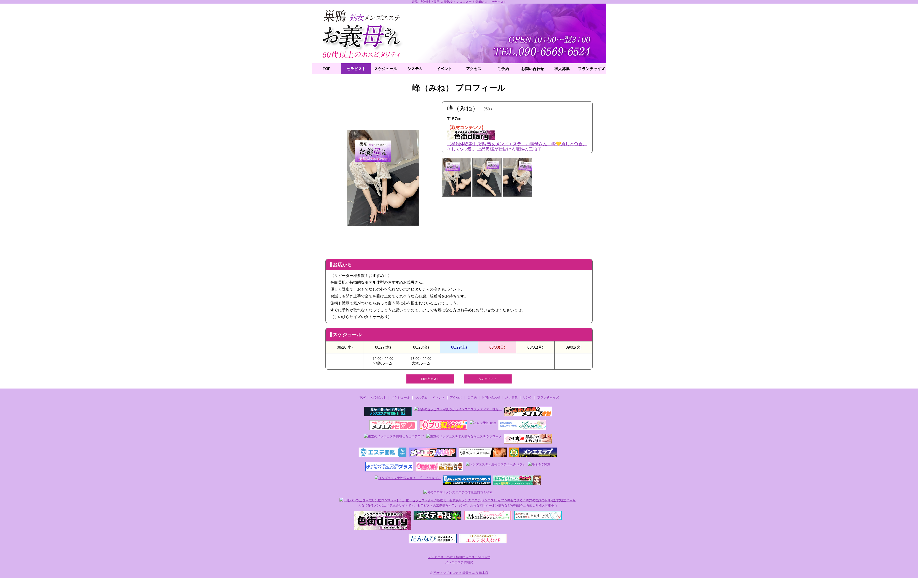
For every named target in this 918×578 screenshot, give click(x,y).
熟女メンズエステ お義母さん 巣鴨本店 (460, 573)
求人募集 (562, 69)
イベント (444, 69)
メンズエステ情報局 (459, 562)
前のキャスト (430, 379)
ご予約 (503, 69)
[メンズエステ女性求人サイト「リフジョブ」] (408, 478)
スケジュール (385, 69)
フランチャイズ (591, 69)
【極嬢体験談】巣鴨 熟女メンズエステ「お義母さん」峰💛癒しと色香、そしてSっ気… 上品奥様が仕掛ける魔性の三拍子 (517, 146)
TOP (327, 69)
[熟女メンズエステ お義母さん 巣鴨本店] (459, 33)
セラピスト (356, 69)
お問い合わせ (532, 69)
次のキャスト (487, 379)
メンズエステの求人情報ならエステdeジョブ (459, 557)
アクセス (473, 69)
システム (415, 69)
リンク (527, 397)
